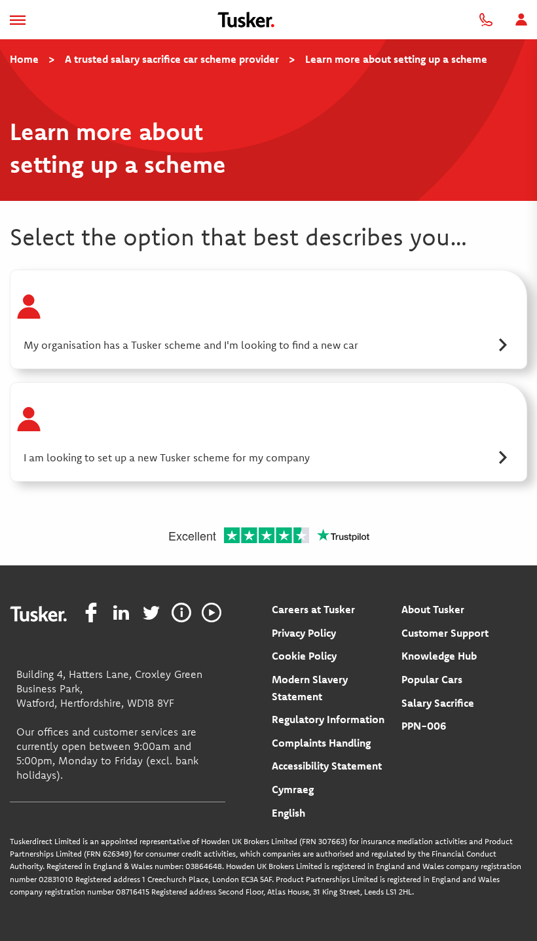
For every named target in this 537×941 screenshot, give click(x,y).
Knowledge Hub (439, 655)
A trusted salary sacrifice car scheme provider (172, 58)
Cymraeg (293, 789)
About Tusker (432, 609)
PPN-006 (423, 725)
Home (24, 58)
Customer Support (445, 632)
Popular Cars (431, 679)
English (288, 812)
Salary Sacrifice (437, 702)
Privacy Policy (304, 632)
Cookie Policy (304, 655)
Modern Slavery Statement (310, 688)
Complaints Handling (321, 742)
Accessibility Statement (327, 765)
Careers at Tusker (313, 609)
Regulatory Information (328, 719)
